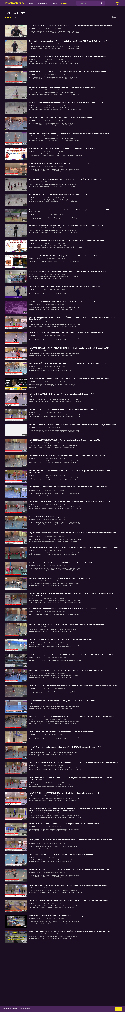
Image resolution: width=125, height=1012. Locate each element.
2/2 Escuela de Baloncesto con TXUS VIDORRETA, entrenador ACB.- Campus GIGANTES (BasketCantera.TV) (67, 271)
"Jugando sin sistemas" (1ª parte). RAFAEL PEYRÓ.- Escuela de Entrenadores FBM (58, 194)
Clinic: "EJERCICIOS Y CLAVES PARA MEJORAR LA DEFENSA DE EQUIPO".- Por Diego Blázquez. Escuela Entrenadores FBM (71, 716)
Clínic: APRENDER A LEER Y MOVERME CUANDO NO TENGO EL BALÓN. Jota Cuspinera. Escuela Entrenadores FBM (69, 348)
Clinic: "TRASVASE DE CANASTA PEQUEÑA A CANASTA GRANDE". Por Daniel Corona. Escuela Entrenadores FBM (69, 870)
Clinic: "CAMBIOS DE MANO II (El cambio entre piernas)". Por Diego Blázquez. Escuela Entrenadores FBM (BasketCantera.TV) (73, 686)
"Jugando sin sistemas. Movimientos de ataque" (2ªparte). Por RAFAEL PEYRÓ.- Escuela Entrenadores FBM (67, 179)
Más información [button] (24, 1008)
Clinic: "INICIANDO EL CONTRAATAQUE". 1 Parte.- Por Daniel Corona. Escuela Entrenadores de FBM (64, 793)
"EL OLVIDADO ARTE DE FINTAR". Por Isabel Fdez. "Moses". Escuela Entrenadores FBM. (60, 164)
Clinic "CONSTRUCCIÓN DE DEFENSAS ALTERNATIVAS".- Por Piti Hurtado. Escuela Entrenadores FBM (65, 409)
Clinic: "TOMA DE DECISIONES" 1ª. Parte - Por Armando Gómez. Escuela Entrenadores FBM (61, 854)
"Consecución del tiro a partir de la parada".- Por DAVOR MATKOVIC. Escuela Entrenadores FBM (62, 87)
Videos (30, 3)
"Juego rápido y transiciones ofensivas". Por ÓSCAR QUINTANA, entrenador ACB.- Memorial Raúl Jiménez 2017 (68, 41)
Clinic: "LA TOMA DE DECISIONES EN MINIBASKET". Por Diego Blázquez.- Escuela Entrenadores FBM (64, 824)
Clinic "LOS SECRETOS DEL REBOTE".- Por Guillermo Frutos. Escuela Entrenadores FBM (59, 578)
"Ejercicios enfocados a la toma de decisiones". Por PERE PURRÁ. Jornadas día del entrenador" (62, 148)
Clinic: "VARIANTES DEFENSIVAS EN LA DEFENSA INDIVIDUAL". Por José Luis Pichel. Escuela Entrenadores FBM (68, 885)
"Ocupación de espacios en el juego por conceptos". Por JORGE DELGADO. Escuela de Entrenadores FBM (66, 225)
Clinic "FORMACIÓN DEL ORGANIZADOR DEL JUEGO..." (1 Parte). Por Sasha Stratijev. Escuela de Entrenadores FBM (69, 501)
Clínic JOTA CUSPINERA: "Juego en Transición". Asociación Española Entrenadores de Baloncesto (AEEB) (66, 286)
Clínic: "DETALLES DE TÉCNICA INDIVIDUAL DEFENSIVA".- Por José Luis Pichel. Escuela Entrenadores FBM (66, 333)
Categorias (42, 3)
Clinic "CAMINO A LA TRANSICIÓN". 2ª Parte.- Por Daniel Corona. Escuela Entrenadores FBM (61, 394)
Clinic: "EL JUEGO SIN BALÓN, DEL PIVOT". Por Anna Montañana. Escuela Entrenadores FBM (61, 732)
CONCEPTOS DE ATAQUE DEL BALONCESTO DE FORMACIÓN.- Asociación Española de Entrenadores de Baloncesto (69, 916)
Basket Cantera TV (36, 28)
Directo (66, 3)
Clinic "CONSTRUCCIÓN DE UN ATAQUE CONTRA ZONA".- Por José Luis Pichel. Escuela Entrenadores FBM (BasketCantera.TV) (73, 425)
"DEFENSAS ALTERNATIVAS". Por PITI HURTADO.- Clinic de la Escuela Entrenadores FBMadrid (62, 118)
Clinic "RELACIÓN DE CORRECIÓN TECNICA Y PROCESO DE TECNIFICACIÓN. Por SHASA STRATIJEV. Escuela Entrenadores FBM (73, 609)
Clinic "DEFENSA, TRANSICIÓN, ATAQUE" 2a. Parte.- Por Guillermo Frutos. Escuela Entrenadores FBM (64, 440)
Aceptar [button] (118, 1008)
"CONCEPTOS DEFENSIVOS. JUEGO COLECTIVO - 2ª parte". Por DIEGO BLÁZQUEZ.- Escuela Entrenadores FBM (67, 56)
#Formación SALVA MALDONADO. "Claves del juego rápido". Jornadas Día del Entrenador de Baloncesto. (66, 256)
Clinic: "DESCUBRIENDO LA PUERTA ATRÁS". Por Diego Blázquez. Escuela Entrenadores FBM (62, 701)
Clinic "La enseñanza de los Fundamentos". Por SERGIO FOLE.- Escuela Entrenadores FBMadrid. (63, 563)
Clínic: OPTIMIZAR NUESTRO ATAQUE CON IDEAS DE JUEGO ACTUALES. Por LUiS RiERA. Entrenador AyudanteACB (69, 379)
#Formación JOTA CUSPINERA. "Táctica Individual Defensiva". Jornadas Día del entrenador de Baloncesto (66, 240)
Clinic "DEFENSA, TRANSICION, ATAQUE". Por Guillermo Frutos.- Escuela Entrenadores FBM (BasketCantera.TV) (68, 455)
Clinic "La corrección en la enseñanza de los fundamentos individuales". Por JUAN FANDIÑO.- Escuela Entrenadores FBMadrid (73, 547)
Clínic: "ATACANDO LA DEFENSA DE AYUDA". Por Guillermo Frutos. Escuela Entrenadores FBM (62, 302)
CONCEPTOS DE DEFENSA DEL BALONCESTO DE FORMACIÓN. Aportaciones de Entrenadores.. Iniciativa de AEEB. (69, 931)
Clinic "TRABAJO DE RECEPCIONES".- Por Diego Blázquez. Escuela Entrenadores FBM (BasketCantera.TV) (66, 624)
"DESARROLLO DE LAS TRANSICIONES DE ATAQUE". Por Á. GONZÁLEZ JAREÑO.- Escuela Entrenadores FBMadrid (69, 133)
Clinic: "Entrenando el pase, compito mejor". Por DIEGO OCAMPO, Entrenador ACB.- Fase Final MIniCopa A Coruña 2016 (71, 655)
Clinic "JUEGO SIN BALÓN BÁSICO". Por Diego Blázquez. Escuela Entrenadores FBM (58, 517)
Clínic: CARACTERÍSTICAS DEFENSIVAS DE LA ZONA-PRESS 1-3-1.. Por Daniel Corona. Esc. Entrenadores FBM (68, 363)
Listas (55, 3)
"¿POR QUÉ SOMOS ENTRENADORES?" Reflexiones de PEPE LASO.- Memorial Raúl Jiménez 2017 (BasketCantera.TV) (70, 26)
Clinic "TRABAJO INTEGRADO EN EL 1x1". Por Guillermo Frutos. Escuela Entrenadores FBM (60, 639)
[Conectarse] (117, 3)
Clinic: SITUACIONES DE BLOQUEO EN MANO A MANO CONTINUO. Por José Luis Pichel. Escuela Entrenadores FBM (68, 900)
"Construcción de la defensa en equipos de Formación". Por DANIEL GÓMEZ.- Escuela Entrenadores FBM (66, 102)
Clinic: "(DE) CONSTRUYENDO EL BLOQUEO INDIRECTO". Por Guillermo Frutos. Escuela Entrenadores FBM (66, 670)
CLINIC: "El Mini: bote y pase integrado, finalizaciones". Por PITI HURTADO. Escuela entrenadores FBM (65, 747)
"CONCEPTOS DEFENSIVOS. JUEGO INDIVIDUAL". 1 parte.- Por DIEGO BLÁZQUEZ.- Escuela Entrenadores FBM (67, 72)
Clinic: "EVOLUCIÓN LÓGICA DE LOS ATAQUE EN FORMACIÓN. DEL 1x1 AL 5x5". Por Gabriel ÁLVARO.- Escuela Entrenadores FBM (73, 762)
